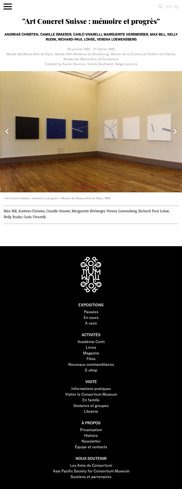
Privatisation (91, 429)
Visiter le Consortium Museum (91, 394)
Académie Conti (91, 341)
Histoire (91, 435)
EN (169, 7)
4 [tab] (89, 187)
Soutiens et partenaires (91, 476)
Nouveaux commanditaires (91, 364)
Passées (91, 311)
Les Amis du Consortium (91, 465)
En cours (91, 317)
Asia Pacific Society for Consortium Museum (91, 471)
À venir (91, 323)
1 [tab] (76, 187)
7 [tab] (101, 187)
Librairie (91, 411)
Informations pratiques (91, 388)
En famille (91, 400)
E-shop (91, 370)
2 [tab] (80, 187)
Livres (91, 347)
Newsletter (91, 441)
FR (176, 7)
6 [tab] (97, 187)
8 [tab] (106, 187)
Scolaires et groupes (91, 405)
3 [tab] (85, 187)
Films (91, 358)
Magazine (91, 353)
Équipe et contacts (91, 446)
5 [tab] (93, 187)
